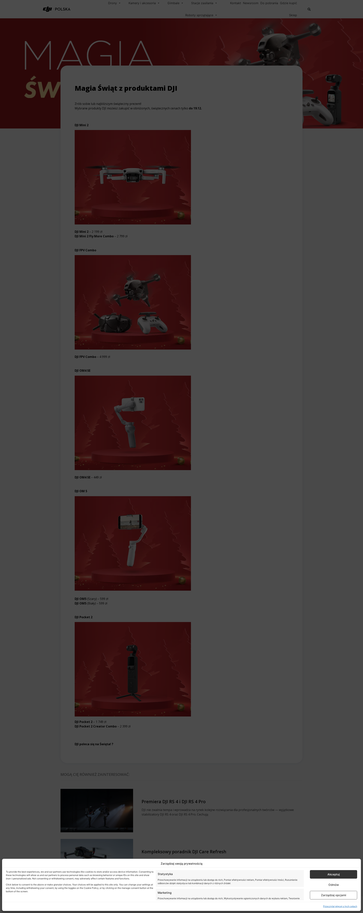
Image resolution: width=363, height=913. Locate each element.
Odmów (333, 885)
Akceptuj (333, 874)
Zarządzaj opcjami (333, 895)
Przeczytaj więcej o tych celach (340, 906)
